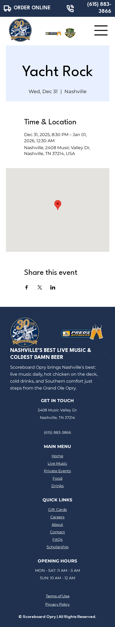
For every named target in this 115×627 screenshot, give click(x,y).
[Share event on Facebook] (26, 287)
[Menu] (101, 30)
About (57, 524)
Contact (57, 532)
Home (57, 456)
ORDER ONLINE (32, 8)
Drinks (57, 485)
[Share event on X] (39, 287)
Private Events (57, 471)
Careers (57, 517)
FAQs (57, 539)
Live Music (57, 463)
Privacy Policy (57, 604)
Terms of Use (58, 596)
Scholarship (57, 547)
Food (57, 478)
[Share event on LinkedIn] (52, 287)
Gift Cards (57, 509)
